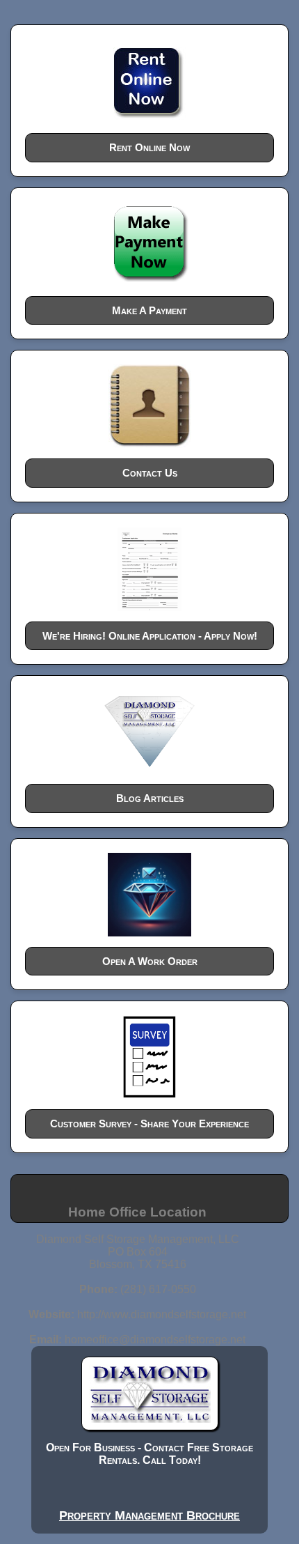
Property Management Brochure (149, 1515)
